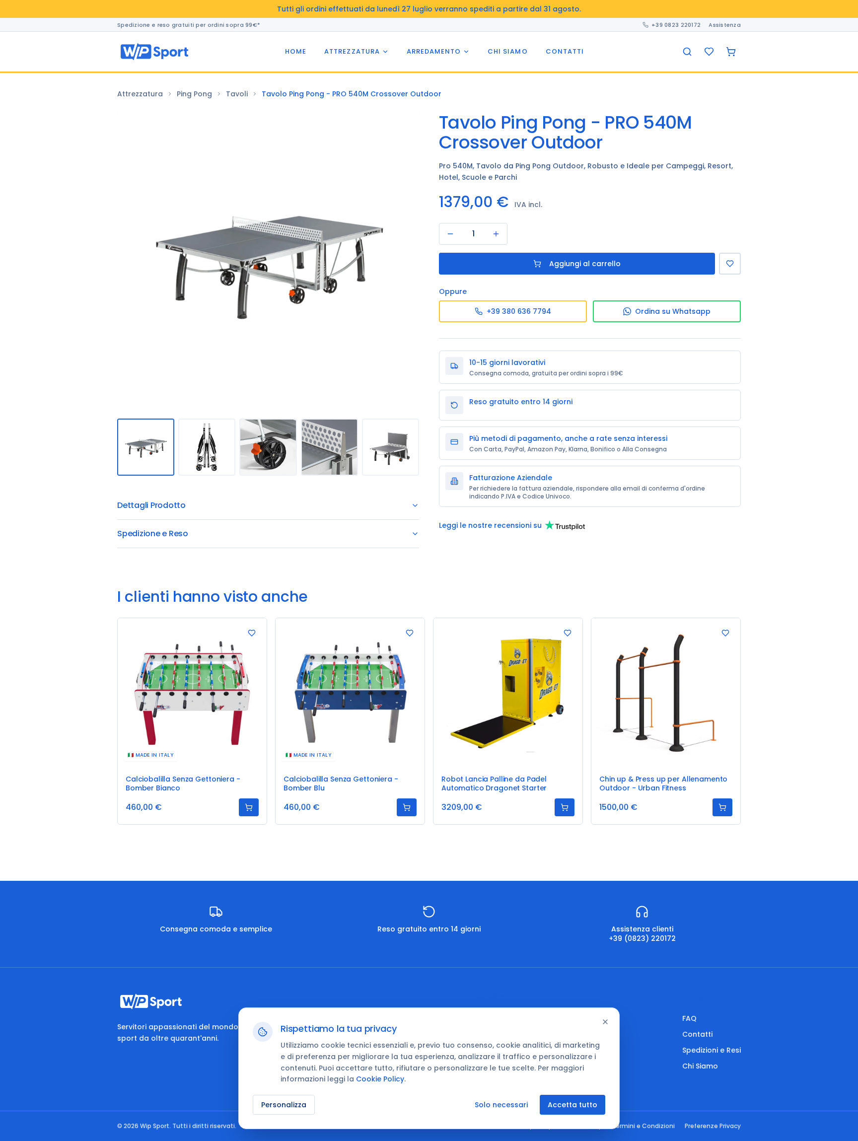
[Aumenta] (496, 234)
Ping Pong (194, 94)
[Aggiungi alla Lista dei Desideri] (730, 264)
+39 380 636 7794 (519, 311)
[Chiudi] (605, 1022)
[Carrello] (731, 52)
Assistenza (725, 24)
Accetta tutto (572, 1105)
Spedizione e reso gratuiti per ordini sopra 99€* (188, 24)
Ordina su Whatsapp (673, 311)
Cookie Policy (380, 1079)
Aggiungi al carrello (585, 264)
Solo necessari (501, 1105)
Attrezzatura (140, 94)
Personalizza (283, 1105)
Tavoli (237, 94)
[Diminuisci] (450, 234)
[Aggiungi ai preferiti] (252, 633)
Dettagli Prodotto (151, 505)
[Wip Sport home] (154, 52)
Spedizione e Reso (152, 533)
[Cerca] (687, 52)
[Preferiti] (709, 52)
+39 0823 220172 (676, 24)
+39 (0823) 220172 (642, 938)
